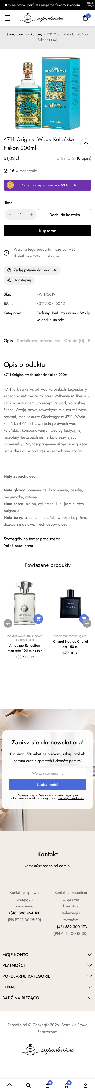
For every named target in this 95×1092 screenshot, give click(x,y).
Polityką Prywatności (71, 798)
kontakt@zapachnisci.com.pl (48, 866)
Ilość (9, 203)
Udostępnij (22, 280)
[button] (38, 619)
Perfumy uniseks (65, 313)
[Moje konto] (85, 1085)
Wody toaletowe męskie (70, 636)
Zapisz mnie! (47, 784)
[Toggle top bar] (90, 5)
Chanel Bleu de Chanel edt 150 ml (70, 644)
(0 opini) (84, 158)
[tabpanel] (47, 444)
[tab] (8, 341)
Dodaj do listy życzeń (85, 143)
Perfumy (36, 34)
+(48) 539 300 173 (71, 926)
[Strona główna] (9, 1085)
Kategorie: (12, 313)
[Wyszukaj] (28, 1085)
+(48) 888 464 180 (24, 913)
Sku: (7, 294)
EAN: (8, 303)
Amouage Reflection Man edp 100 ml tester (25, 648)
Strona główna (16, 34)
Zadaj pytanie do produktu (35, 270)
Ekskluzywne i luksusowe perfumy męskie (24, 638)
